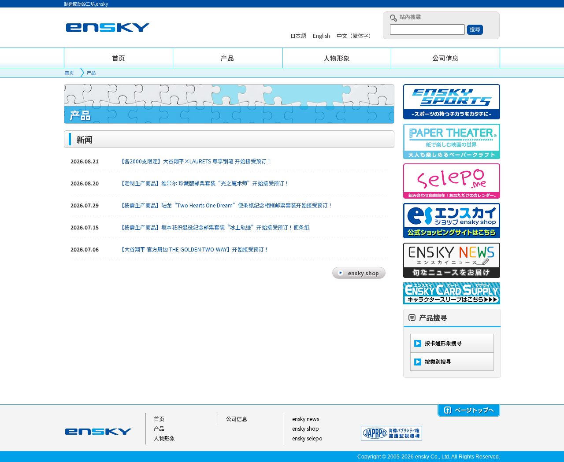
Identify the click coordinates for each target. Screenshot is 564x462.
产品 (91, 72)
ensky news (305, 418)
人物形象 (164, 438)
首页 (69, 72)
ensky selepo (307, 438)
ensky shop (305, 428)
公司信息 (236, 418)
